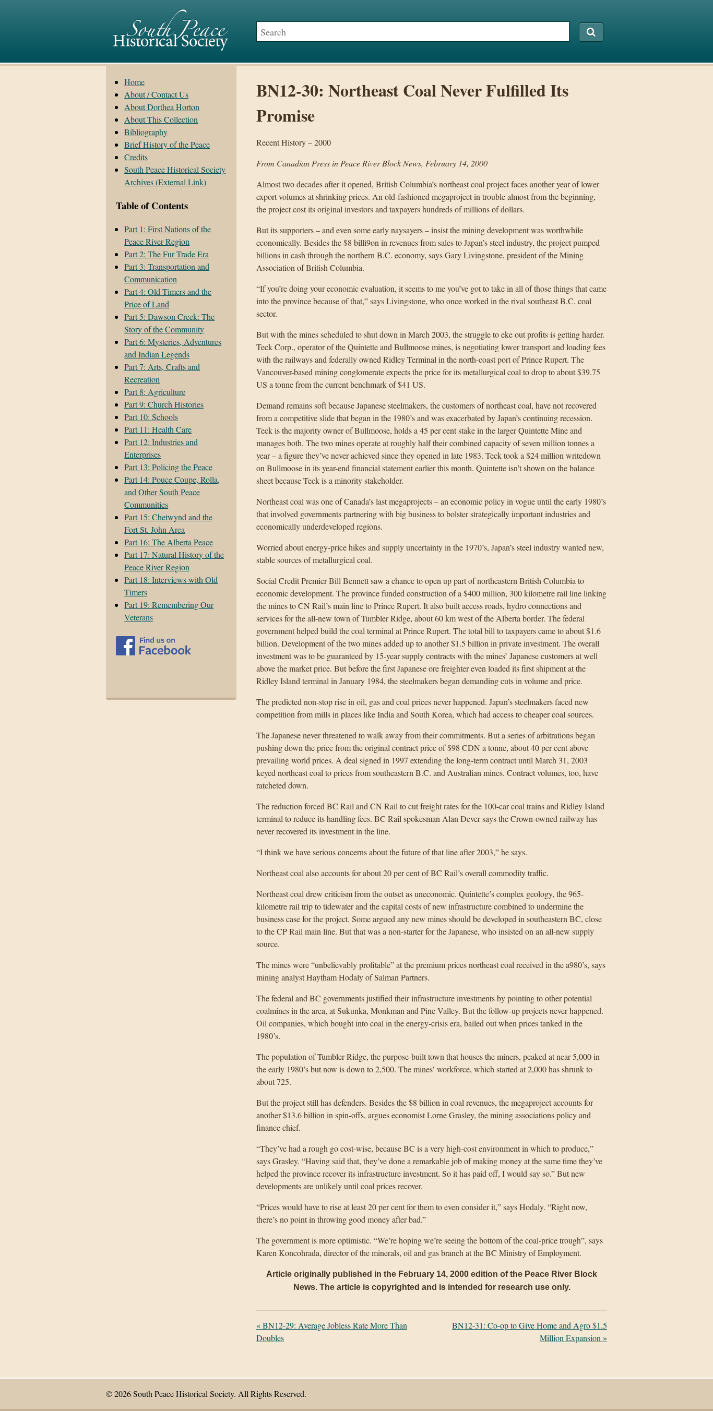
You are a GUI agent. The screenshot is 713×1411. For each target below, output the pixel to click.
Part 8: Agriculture (154, 391)
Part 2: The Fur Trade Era (166, 253)
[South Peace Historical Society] (170, 46)
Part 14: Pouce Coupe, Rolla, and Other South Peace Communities (172, 492)
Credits (136, 156)
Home (134, 81)
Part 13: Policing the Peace (168, 466)
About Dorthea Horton (161, 106)
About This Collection (161, 119)
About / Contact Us (156, 94)
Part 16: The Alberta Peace (168, 541)
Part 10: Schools (151, 416)
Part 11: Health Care (158, 429)
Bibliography (146, 131)
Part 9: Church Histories (164, 404)
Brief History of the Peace (167, 144)
